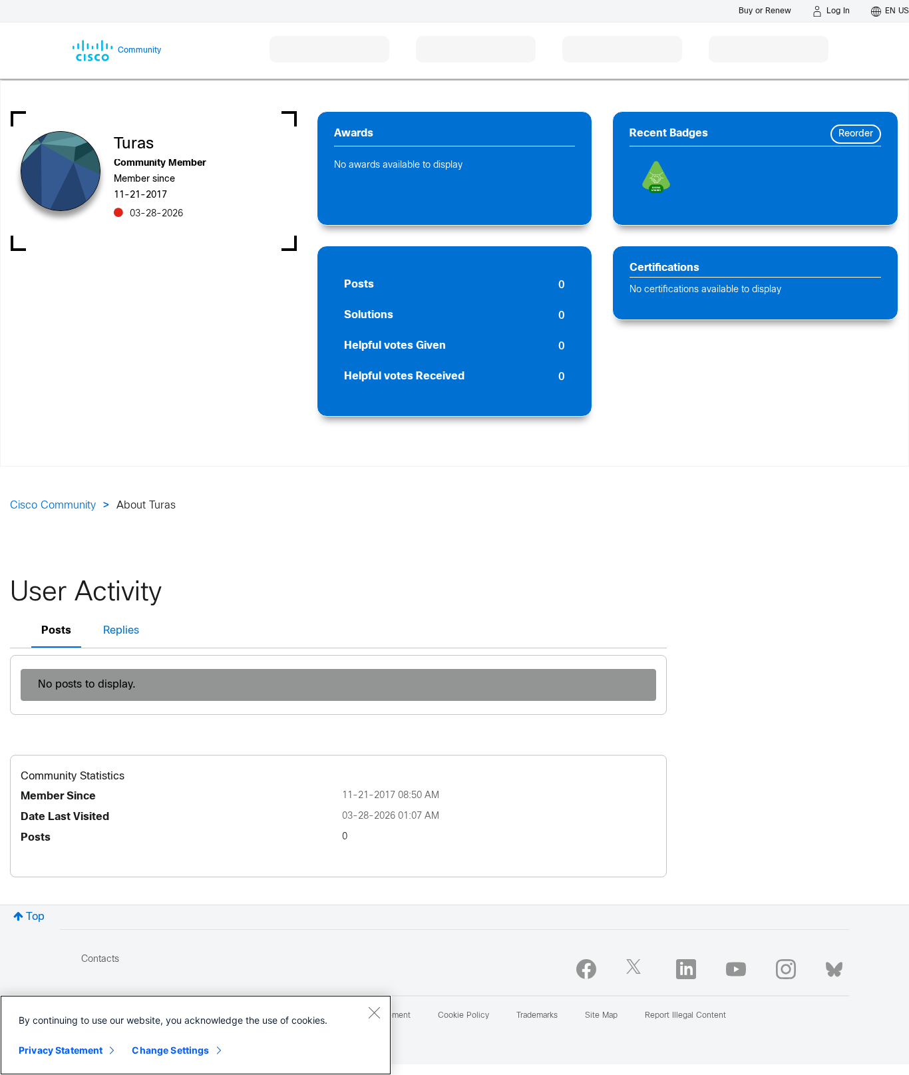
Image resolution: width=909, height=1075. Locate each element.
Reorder (855, 134)
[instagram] (786, 969)
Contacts (100, 959)
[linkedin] (686, 969)
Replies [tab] (121, 631)
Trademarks (537, 1016)
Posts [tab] (56, 631)
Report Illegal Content (685, 1016)
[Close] (374, 1012)
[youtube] (736, 969)
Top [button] (35, 917)
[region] (195, 1035)
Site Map (601, 1016)
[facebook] (586, 969)
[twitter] (636, 969)
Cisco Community (53, 506)
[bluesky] (834, 966)
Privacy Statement (60, 1050)
